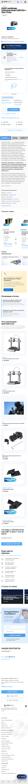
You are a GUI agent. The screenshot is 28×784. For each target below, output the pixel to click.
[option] (14, 24)
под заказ (9, 201)
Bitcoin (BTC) (9, 197)
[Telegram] (21, 1)
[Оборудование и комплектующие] (8, 706)
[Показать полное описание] (6, 186)
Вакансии (3, 771)
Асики (2, 722)
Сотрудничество (5, 769)
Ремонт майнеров (5, 741)
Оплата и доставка (5, 748)
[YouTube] (26, 779)
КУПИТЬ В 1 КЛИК (11, 113)
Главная (4, 6)
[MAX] (18, 1)
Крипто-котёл (4, 726)
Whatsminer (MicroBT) (6, 734)
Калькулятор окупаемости (7, 759)
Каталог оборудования (6, 720)
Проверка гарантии (5, 727)
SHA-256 (9, 192)
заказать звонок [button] (5, 659)
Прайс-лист (4, 724)
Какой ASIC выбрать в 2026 (7, 755)
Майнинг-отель (4, 744)
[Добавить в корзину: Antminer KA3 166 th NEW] (15, 243)
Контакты (3, 767)
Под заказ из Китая (7, 97)
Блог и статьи (4, 753)
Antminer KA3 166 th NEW (9, 232)
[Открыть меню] (25, 1)
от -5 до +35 (15, 199)
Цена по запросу (16, 201)
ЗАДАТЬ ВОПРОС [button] (12, 691)
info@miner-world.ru (6, 686)
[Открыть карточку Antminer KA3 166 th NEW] (9, 221)
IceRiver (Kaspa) (5, 736)
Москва (3, 710)
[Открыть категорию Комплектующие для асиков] (11, 260)
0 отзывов (13, 94)
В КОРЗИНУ (14, 109)
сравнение (19, 782)
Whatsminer (13, 195)
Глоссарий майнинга (6, 757)
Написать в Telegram (19, 41)
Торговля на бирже (5, 746)
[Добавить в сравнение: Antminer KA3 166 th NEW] (15, 239)
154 (13, 203)
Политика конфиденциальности (8, 773)
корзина (14, 782)
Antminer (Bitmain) (5, 732)
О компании (4, 765)
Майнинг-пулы (4, 761)
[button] (3, 782)
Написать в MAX (7, 41)
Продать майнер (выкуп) (7, 743)
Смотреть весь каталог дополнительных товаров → (14, 526)
